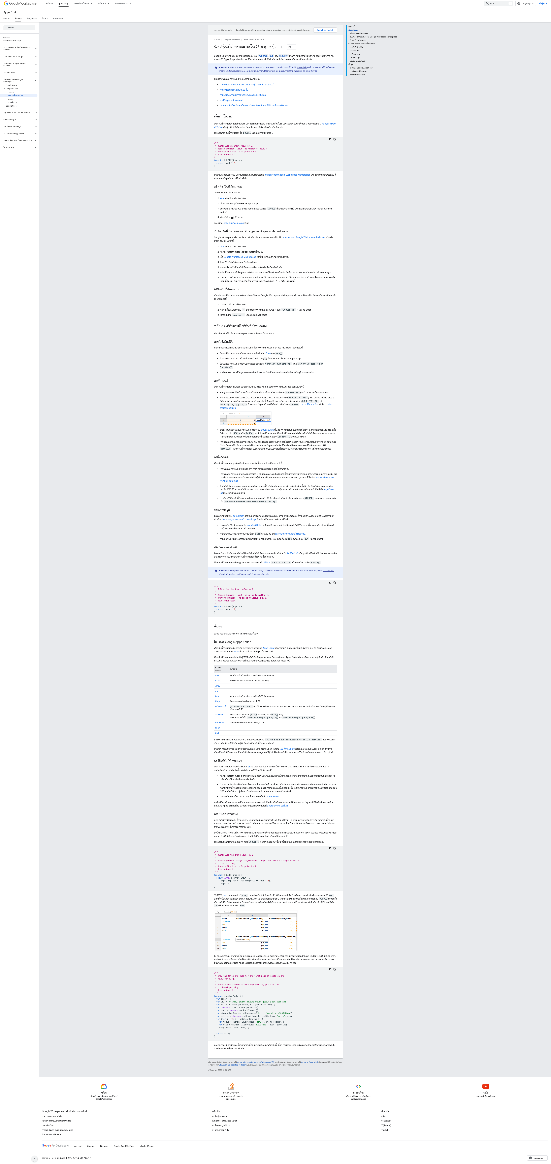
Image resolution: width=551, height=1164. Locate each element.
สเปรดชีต (219, 714)
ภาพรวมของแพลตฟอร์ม (52, 1116)
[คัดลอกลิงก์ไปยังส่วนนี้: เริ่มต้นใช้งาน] (235, 116)
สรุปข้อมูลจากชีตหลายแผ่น (232, 100)
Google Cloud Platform (124, 1146)
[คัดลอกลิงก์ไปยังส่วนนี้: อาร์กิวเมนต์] (230, 381)
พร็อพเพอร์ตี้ (220, 706)
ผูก (249, 766)
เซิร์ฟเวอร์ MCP (121, 3)
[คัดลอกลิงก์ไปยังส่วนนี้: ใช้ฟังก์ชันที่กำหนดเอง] (242, 289)
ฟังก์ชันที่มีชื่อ (302, 67)
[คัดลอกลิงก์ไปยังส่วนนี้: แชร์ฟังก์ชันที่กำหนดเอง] (244, 761)
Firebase (104, 1146)
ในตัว (268, 353)
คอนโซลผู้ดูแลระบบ (219, 1116)
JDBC (217, 686)
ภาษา (236, 651)
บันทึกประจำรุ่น (48, 1125)
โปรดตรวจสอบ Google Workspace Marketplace (287, 174)
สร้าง (222, 198)
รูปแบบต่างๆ (239, 516)
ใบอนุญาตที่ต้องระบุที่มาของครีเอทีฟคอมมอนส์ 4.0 (255, 1062)
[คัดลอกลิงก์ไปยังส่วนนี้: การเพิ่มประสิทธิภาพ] (240, 814)
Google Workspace (232, 40)
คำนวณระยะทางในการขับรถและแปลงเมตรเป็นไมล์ (243, 95)
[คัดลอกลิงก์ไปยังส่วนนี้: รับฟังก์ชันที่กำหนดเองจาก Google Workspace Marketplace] (291, 231)
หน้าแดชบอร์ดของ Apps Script (224, 1121)
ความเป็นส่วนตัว (58, 1158)
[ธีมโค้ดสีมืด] (330, 139)
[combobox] (498, 3)
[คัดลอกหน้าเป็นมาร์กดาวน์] (289, 47)
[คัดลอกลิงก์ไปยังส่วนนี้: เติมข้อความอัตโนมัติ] (240, 547)
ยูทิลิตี (217, 728)
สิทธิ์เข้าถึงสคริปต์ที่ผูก (277, 805)
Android (78, 1146)
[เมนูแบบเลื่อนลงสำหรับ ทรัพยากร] (109, 3)
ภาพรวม (6, 18)
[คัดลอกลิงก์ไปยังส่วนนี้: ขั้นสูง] (225, 626)
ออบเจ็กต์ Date (254, 525)
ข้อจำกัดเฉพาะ (328, 570)
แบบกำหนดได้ (267, 429)
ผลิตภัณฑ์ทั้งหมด (81, 3)
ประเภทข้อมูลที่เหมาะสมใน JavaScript (239, 519)
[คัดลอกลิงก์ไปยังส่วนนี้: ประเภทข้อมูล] (233, 510)
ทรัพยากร (102, 3)
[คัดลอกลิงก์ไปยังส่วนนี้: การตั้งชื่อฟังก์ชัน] (236, 342)
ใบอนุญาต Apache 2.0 (309, 1062)
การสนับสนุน (58, 18)
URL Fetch (219, 722)
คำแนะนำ (18, 18)
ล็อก (217, 696)
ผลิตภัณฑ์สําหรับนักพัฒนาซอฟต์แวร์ (56, 1121)
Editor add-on (273, 796)
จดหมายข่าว (386, 1121)
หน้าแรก (49, 3)
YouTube (385, 1130)
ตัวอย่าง (45, 18)
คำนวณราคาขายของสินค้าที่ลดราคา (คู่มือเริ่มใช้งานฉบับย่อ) (247, 84)
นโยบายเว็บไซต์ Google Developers (233, 1065)
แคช (217, 675)
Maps (217, 701)
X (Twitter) (386, 1125)
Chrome (91, 1146)
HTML (218, 681)
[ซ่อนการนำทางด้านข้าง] (34, 1159)
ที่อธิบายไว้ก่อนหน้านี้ (309, 404)
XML (217, 733)
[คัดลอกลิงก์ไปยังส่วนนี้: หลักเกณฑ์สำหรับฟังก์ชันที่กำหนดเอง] (269, 326)
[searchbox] (19, 27)
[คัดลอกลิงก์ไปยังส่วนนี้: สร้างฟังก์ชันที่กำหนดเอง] (245, 187)
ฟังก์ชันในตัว (292, 553)
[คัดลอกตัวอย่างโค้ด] (334, 139)
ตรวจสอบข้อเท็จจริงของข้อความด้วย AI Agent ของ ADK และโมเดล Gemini (254, 105)
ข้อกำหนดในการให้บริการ (51, 1134)
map (225, 895)
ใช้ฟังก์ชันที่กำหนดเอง (233, 223)
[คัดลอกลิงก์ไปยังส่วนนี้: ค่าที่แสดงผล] (231, 457)
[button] (17, 48)
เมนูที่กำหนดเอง (287, 748)
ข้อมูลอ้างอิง (32, 18)
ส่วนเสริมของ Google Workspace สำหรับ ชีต (304, 237)
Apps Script (63, 3)
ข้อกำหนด (46, 1158)
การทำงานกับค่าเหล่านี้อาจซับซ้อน (290, 533)
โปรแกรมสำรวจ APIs (220, 1130)
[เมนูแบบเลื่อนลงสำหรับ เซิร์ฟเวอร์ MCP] (131, 3)
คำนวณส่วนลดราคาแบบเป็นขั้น (234, 89)
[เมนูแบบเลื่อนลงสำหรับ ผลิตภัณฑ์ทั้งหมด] (92, 3)
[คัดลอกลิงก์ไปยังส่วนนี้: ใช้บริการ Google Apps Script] (253, 642)
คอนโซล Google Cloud (221, 1125)
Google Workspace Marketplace (240, 257)
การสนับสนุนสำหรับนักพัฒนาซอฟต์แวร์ (57, 1130)
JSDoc (267, 562)
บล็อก (383, 1116)
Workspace (28, 3)
